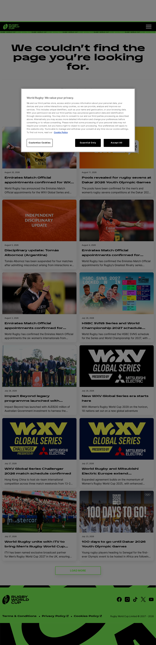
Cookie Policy (61, 132)
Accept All (116, 142)
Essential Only (88, 142)
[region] (78, 120)
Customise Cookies (40, 142)
